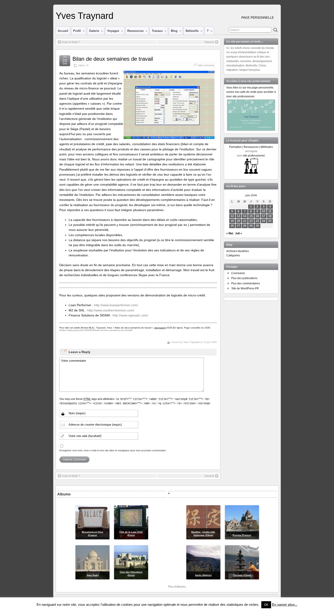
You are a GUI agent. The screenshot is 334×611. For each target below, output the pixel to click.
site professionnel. (254, 155)
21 (244, 220)
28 (244, 225)
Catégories (233, 255)
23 (257, 220)
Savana (209, 42)
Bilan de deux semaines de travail (112, 59)
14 (244, 216)
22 (251, 220)
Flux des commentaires (245, 283)
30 (257, 225)
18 (270, 216)
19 (232, 220)
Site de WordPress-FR (245, 288)
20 (238, 220)
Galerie (94, 31)
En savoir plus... (284, 604)
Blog (174, 31)
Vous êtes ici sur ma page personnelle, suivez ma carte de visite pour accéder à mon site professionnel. (251, 92)
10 (263, 211)
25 (270, 220)
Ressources (135, 31)
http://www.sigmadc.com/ (130, 315)
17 (263, 216)
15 (251, 216)
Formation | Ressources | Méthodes (251, 147)
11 (270, 211)
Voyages (113, 31)
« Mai (229, 233)
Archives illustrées (237, 251)
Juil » (238, 233)
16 (257, 216)
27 (238, 225)
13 (238, 216)
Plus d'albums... (177, 586)
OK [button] (266, 604)
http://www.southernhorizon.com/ (110, 310)
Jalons (81, 65)
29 (251, 225)
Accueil (63, 31)
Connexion (238, 273)
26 (232, 225)
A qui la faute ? (71, 42)
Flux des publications (244, 278)
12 (232, 216)
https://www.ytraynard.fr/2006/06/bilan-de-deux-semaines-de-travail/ (96, 330)
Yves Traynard (84, 16)
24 (263, 220)
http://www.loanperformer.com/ (116, 305)
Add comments (206, 65)
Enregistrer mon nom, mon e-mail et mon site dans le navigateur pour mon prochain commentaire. (113, 450)
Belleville (192, 31)
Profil (77, 31)
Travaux (157, 31)
